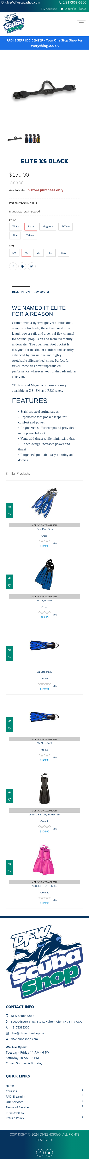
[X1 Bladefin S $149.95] (44, 730)
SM (14, 253)
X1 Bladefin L (44, 671)
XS (26, 253)
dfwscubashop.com (24, 1039)
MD (38, 253)
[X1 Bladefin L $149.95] (45, 658)
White (15, 226)
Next (81, 109)
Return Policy (15, 1118)
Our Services (14, 1102)
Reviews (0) (41, 292)
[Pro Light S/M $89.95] (44, 587)
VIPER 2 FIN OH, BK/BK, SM (44, 814)
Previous (9, 109)
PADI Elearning (16, 1096)
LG (50, 253)
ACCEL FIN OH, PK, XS (44, 885)
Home (10, 1086)
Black (31, 226)
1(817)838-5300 (74, 2)
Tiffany (66, 226)
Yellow (30, 235)
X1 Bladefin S (44, 743)
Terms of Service (17, 1107)
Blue (15, 235)
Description (21, 292)
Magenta (48, 226)
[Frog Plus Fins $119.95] (44, 516)
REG (63, 253)
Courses (11, 1091)
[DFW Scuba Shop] (40, 24)
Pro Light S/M (44, 600)
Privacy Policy (15, 1113)
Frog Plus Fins (45, 529)
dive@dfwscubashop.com (22, 2)
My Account (49, 8)
